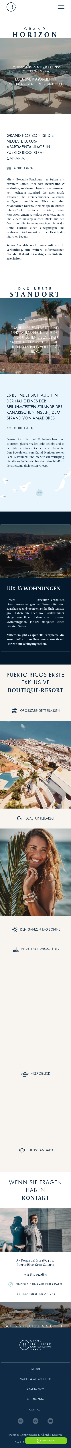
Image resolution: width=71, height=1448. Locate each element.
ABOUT (35, 1369)
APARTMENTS (35, 1389)
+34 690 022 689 (35, 1274)
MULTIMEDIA (35, 1399)
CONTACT (35, 1409)
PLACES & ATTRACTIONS (35, 1379)
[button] (61, 6)
